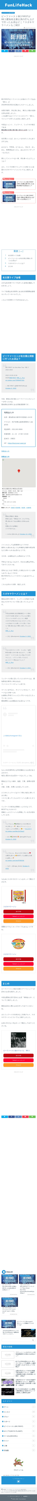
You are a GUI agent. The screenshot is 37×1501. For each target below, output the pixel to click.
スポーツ (19, 1421)
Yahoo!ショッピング (18, 916)
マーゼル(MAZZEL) (19, 1436)
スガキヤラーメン (9, 906)
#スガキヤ (28, 829)
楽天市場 (18, 911)
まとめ (10, 266)
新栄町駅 (18, 507)
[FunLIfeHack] (18, 7)
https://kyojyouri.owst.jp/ (17, 443)
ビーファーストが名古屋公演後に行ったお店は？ (20, 259)
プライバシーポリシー (15, 1496)
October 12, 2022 (26, 534)
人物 (19, 1445)
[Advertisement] (18, 76)
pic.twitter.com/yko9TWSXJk (15, 860)
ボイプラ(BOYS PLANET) (19, 1431)
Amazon (18, 921)
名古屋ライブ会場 (14, 255)
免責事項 (25, 1496)
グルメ (19, 1416)
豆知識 (19, 1450)
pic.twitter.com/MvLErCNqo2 (15, 831)
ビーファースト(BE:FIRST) (8, 12)
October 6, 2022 (11, 388)
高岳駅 (23, 507)
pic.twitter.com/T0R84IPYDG (15, 380)
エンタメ (19, 1412)
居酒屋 (13, 507)
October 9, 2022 (11, 839)
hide (21, 251)
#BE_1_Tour (21, 378)
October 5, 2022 (25, 636)
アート (19, 1407)
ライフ (19, 1441)
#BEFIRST (12, 378)
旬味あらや (5, 451)
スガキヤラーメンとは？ (16, 263)
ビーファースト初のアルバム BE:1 (16, 1050)
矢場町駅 (28, 507)
